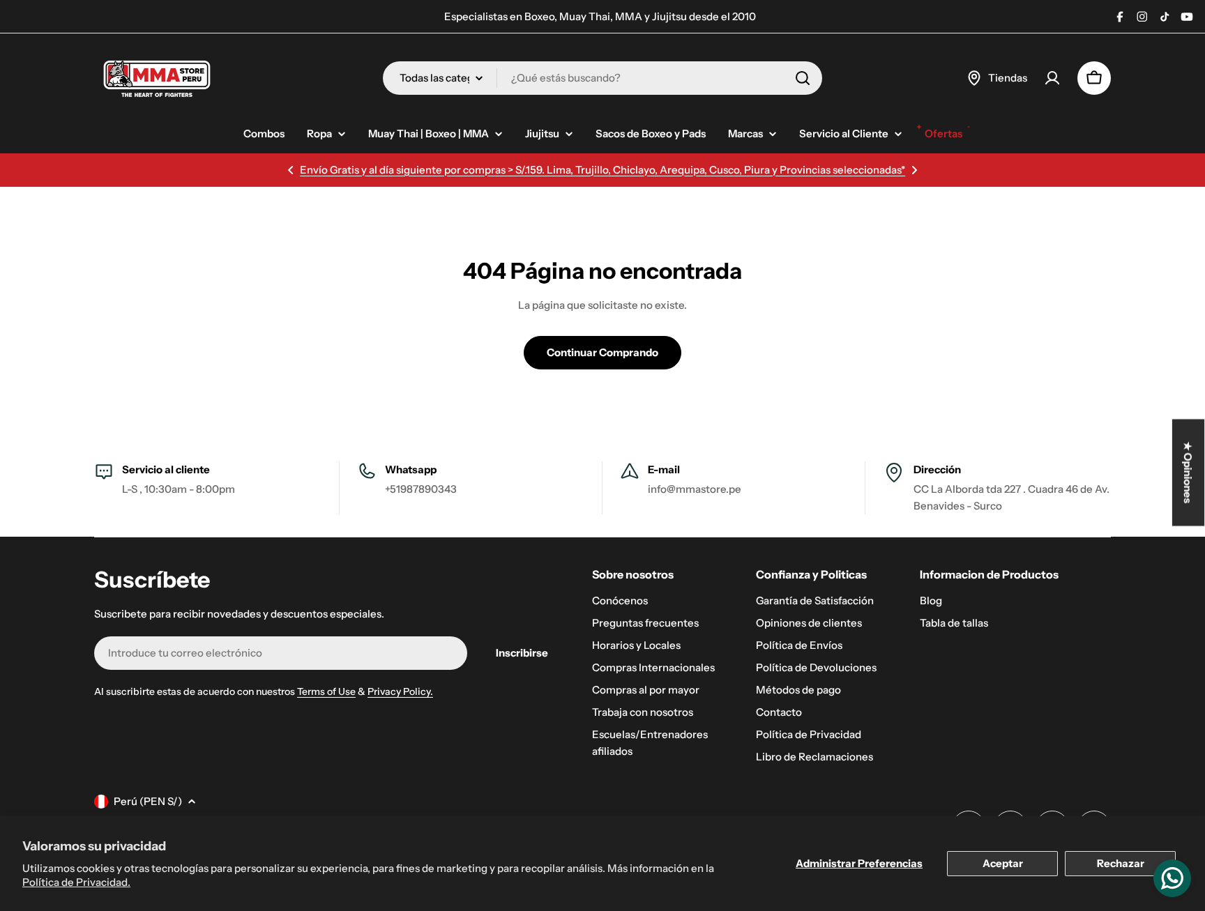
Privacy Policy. (400, 691)
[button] (290, 170)
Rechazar (1120, 863)
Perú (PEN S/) (148, 801)
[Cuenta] (1052, 78)
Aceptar (1003, 863)
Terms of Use (326, 691)
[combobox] (602, 78)
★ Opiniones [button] (1188, 472)
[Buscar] (802, 78)
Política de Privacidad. (76, 882)
